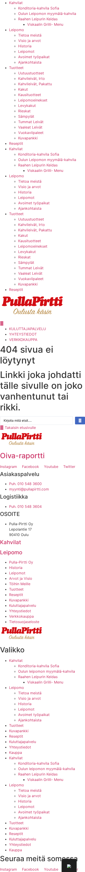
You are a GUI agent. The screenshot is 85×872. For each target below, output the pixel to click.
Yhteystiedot (20, 747)
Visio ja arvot (29, 40)
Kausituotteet (29, 94)
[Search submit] (80, 420)
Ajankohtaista (29, 62)
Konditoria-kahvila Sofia (38, 8)
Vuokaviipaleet (31, 132)
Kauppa (15, 752)
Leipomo (16, 30)
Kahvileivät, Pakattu (35, 84)
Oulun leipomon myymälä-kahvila (46, 671)
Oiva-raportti (22, 455)
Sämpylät (26, 116)
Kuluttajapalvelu (22, 741)
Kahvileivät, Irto (31, 78)
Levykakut (27, 105)
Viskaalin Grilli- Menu (45, 24)
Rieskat (24, 111)
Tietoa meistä (29, 35)
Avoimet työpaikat (34, 57)
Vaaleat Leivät (30, 127)
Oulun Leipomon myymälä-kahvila (47, 13)
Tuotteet (16, 67)
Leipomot (26, 51)
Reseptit (16, 143)
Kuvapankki (28, 138)
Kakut (23, 89)
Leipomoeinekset (32, 100)
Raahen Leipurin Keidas (38, 19)
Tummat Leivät (31, 122)
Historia (25, 46)
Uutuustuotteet (31, 73)
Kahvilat (16, 2)
